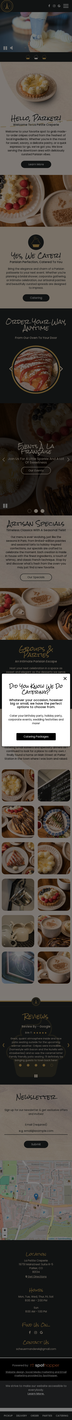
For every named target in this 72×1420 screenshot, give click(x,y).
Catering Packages (36, 736)
